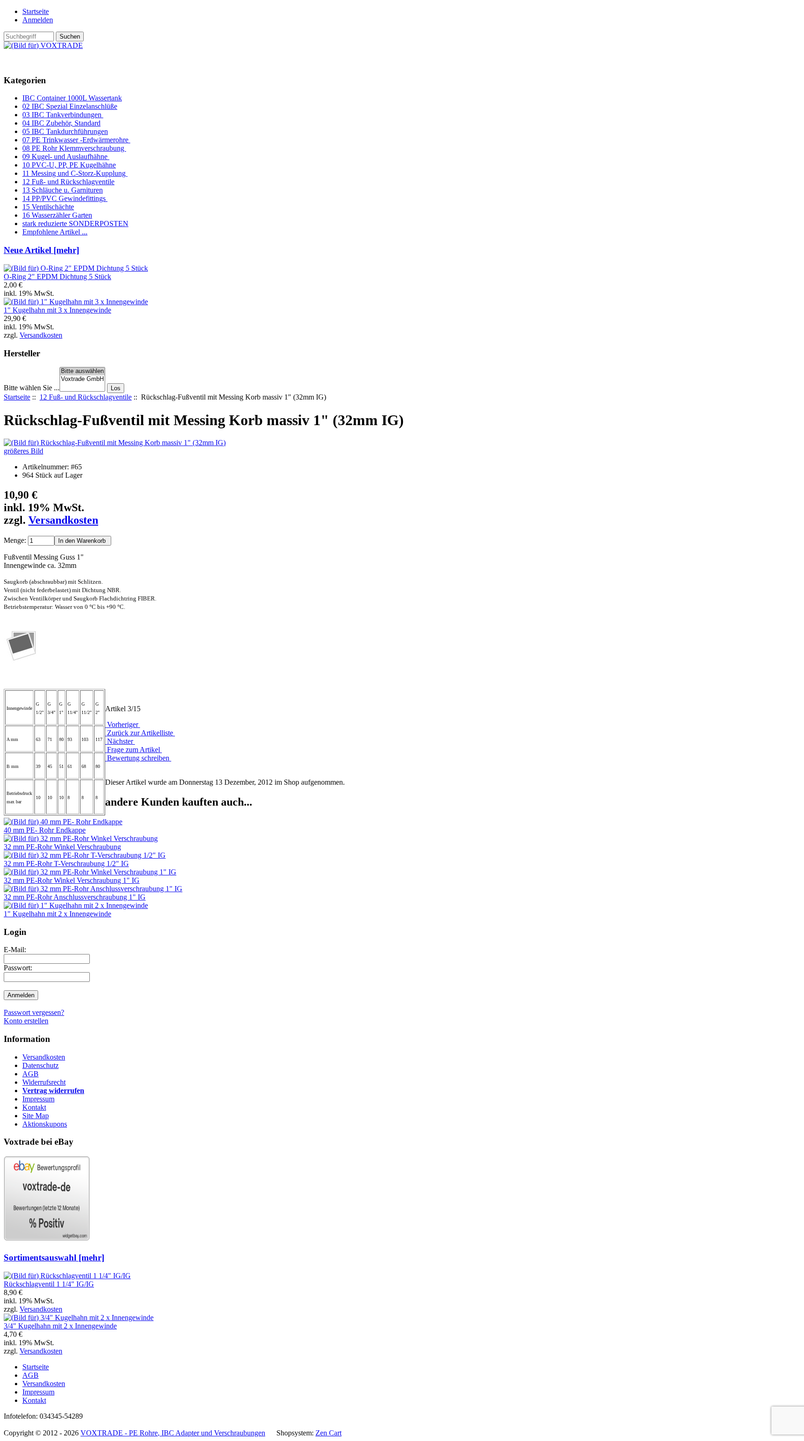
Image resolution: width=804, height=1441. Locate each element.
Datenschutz (40, 1065)
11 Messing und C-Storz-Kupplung (74, 173)
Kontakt (34, 1107)
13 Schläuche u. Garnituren (62, 190)
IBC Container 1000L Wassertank (72, 98)
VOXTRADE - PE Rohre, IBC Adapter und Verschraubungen (172, 1433)
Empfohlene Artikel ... (54, 232)
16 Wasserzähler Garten (57, 215)
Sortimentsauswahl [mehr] (54, 1257)
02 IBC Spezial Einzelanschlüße (69, 106)
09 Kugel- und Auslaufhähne (65, 156)
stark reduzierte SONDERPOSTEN (75, 223)
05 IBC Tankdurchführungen (65, 131)
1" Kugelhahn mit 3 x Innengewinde (57, 310)
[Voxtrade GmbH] (82, 379)
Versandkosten (41, 335)
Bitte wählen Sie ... (32, 388)
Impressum (38, 1099)
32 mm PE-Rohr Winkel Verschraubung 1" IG (72, 880)
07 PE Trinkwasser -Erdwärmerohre (76, 140)
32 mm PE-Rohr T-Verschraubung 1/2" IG (66, 863)
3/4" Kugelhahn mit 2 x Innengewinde (60, 1326)
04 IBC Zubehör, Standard (61, 123)
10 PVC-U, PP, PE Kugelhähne (69, 165)
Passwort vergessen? (34, 1012)
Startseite (35, 11)
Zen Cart (328, 1433)
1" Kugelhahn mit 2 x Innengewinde (57, 914)
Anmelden (37, 20)
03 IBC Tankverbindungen (62, 115)
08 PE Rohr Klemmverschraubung (74, 148)
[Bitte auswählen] (82, 371)
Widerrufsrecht (44, 1082)
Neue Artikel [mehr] (41, 250)
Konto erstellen (26, 1021)
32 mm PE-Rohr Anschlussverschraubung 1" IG (75, 897)
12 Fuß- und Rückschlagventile (86, 397)
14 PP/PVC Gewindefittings (64, 198)
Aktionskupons (44, 1124)
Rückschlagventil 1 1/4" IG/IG (49, 1284)
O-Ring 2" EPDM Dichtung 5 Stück (57, 276)
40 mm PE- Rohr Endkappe (45, 830)
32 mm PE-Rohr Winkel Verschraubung (62, 847)
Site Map (35, 1116)
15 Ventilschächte (48, 207)
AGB (30, 1074)
